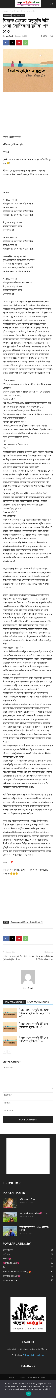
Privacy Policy (33, 1377)
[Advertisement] (28, 114)
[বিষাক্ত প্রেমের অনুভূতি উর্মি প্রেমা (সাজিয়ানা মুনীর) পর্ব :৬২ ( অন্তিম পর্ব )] (10, 1013)
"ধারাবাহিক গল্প (14, 11)
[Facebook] (6, 42)
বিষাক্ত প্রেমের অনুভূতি (28, 11)
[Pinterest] (19, 42)
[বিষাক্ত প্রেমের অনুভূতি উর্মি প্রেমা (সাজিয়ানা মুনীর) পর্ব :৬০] (10, 1041)
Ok (28, 1394)
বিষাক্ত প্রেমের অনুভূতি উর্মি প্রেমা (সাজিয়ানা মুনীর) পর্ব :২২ (15, 957)
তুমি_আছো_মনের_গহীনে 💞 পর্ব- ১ (33, 1213)
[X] (12, 42)
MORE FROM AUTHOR (38, 1002)
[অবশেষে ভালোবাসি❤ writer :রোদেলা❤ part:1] (10, 1231)
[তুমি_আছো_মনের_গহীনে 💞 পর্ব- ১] (10, 1217)
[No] (52, 1388)
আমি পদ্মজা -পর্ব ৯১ (27, 1199)
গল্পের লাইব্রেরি (9, 36)
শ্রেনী (43, 1377)
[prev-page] (4, 1052)
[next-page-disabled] (9, 1052)
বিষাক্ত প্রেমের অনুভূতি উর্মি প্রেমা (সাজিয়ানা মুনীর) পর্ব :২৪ (41, 957)
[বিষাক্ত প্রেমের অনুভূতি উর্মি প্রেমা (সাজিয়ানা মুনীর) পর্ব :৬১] (10, 1027)
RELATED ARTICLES (14, 1002)
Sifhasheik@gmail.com (34, 1355)
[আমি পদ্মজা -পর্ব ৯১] (10, 1203)
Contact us (21, 1377)
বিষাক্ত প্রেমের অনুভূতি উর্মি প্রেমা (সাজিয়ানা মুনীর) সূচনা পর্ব (26, 922)
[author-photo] (28, 984)
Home (5, 11)
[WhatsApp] (25, 42)
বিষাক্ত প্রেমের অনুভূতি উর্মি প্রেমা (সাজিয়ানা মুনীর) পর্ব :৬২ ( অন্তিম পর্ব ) (34, 1013)
